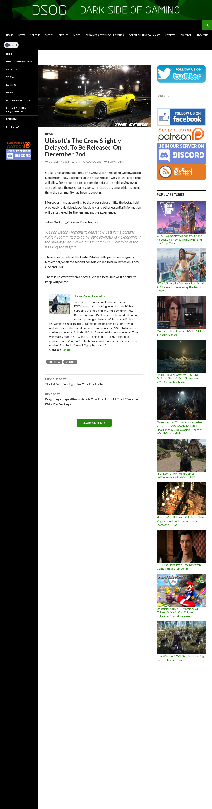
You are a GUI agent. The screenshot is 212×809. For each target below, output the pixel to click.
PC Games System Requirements (105, 35)
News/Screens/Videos (19, 61)
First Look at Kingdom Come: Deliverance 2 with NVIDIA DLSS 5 (179, 475)
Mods (76, 35)
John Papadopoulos (88, 161)
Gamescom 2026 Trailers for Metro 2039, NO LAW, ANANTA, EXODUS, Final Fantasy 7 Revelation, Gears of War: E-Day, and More (180, 427)
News (21, 35)
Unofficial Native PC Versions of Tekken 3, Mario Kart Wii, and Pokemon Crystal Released (177, 612)
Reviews (170, 35)
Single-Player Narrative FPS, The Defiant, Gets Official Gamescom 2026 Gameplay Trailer (178, 378)
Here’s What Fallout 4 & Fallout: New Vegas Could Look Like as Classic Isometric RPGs (180, 520)
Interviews (12, 127)
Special (10, 77)
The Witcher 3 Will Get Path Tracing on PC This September (180, 658)
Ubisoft (71, 361)
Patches (63, 35)
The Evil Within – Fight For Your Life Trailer (74, 382)
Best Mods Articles (18, 100)
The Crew (54, 361)
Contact (185, 35)
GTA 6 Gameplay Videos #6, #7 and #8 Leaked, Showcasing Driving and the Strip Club (179, 239)
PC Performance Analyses (144, 35)
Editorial (12, 119)
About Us (202, 35)
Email (66, 349)
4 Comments (115, 161)
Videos (49, 35)
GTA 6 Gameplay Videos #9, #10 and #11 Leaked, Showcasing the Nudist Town (180, 287)
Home (9, 35)
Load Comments (94, 422)
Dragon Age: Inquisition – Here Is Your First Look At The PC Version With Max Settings (91, 399)
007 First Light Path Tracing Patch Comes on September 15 (179, 566)
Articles (11, 69)
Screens (35, 35)
